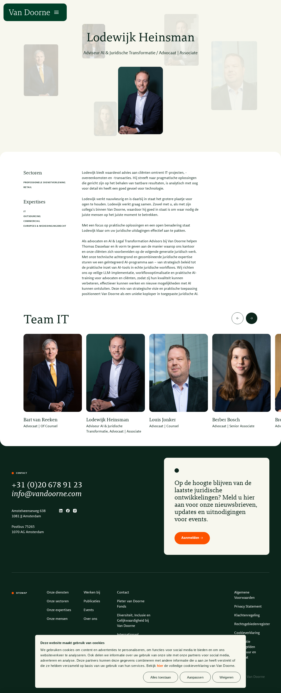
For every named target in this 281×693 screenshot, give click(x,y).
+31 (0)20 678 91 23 (47, 485)
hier (160, 665)
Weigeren (226, 677)
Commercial (31, 221)
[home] (29, 12)
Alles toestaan (160, 677)
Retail (27, 187)
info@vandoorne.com (47, 494)
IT (24, 211)
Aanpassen (195, 677)
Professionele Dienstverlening (44, 182)
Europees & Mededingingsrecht (44, 226)
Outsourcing (32, 216)
